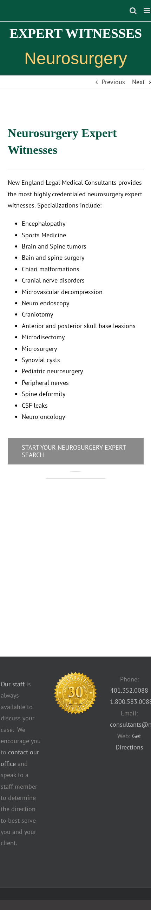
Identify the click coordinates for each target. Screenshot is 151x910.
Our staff (13, 684)
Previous (113, 82)
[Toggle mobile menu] (147, 10)
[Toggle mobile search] (133, 10)
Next (138, 82)
